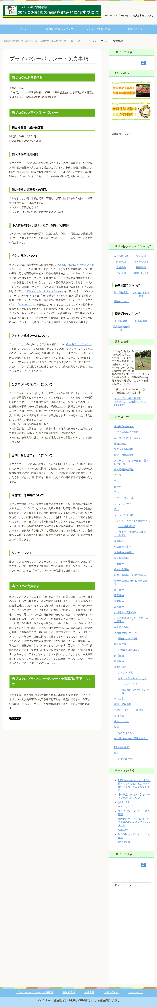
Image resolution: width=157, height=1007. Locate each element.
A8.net (22, 269)
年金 (116, 753)
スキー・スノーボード (126, 498)
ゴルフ (117, 481)
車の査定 (119, 698)
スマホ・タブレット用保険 (129, 710)
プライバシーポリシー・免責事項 (34, 992)
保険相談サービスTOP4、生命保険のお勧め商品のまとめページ (134, 822)
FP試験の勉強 (122, 747)
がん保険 (121, 273)
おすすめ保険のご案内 (126, 432)
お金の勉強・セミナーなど (132, 678)
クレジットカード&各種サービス (132, 520)
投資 (116, 727)
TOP (42, 41)
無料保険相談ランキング (59, 29)
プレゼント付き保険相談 (97, 29)
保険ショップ (121, 301)
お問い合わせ (135, 29)
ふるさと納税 (125, 672)
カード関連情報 (126, 526)
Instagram (119, 404)
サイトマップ (125, 806)
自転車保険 (141, 321)
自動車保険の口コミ (129, 650)
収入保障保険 (121, 256)
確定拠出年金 (125, 758)
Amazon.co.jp (26, 304)
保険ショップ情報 (128, 638)
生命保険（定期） (124, 546)
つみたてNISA (126, 732)
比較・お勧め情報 (124, 455)
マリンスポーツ (122, 503)
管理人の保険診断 (124, 449)
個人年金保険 (141, 261)
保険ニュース (121, 721)
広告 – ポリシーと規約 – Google (44, 291)
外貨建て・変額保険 (125, 612)
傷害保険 (119, 541)
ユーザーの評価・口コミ (127, 438)
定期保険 (141, 256)
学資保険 (121, 267)
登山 (116, 492)
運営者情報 (124, 842)
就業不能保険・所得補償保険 (130, 575)
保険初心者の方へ (124, 426)
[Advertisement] (131, 187)
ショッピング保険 (124, 515)
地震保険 (119, 661)
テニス (117, 475)
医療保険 (141, 267)
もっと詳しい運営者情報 (127, 398)
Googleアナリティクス (78, 344)
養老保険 (119, 595)
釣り (116, 509)
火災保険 (119, 655)
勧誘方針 (123, 829)
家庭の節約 (120, 667)
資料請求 (119, 715)
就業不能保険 (141, 273)
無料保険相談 (121, 292)
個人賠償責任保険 (124, 469)
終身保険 (121, 261)
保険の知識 (120, 443)
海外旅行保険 (121, 627)
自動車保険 (121, 321)
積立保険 (119, 589)
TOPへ (22, 29)
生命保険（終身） (124, 552)
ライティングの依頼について (130, 401)
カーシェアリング (128, 684)
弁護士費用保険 (122, 704)
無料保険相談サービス (126, 633)
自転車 (117, 486)
